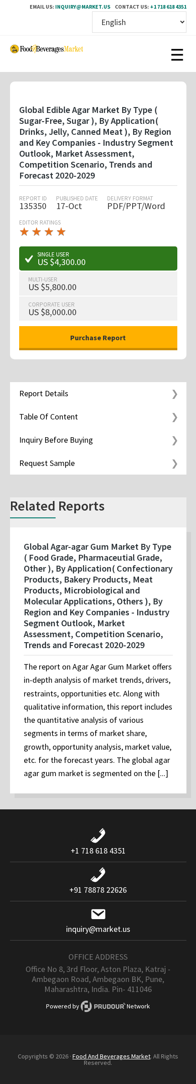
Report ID (33, 198)
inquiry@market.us (82, 6)
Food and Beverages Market (46, 54)
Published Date (77, 198)
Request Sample (47, 463)
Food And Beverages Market (111, 1056)
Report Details (43, 393)
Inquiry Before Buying (56, 440)
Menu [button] (177, 54)
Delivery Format (130, 198)
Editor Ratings (40, 222)
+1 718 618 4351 (168, 6)
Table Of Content (48, 416)
